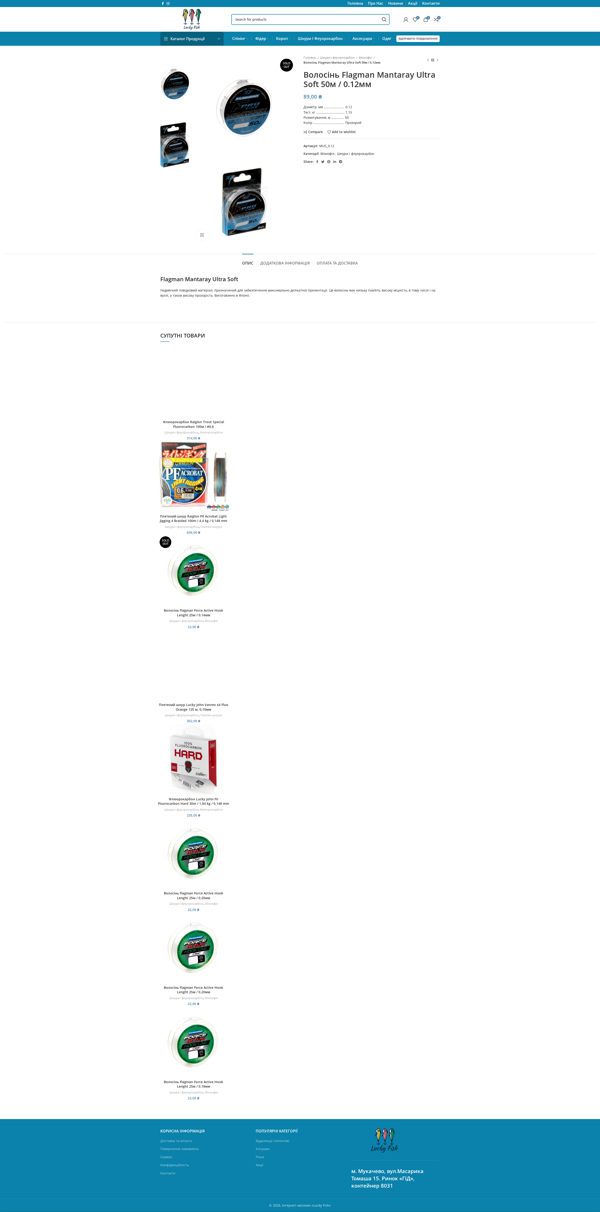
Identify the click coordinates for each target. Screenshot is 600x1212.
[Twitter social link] (323, 162)
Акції (259, 1165)
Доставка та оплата (176, 1141)
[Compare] (225, 354)
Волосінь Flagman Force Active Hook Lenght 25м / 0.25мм (193, 895)
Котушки (263, 1149)
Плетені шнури (211, 527)
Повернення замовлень (179, 1149)
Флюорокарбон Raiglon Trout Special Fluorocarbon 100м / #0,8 (193, 424)
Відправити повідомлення (418, 38)
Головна (310, 57)
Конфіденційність (174, 1165)
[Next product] (437, 60)
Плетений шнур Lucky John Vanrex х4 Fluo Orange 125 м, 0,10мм (193, 707)
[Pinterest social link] (329, 162)
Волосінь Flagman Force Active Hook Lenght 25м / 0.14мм (193, 612)
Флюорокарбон (211, 432)
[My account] (406, 19)
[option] (174, 83)
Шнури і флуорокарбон (337, 57)
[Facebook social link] (162, 3)
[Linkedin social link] (335, 162)
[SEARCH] (384, 19)
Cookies (166, 1157)
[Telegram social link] (341, 162)
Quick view (225, 364)
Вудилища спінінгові (272, 1141)
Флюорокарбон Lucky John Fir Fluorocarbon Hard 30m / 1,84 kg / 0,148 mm (193, 801)
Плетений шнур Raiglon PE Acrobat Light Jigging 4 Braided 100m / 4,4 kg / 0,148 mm (193, 518)
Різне (260, 1157)
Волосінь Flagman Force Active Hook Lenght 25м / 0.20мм (193, 989)
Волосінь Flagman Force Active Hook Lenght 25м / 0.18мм (193, 1084)
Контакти (167, 1173)
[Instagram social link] (168, 3)
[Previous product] (428, 60)
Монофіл (365, 57)
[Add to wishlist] (225, 375)
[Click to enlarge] (202, 235)
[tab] (247, 261)
